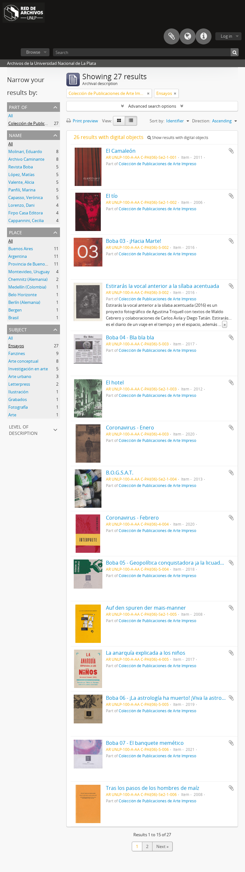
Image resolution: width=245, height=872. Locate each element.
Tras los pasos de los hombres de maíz (152, 787)
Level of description (23, 429)
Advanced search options (152, 106)
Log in (226, 36)
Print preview (85, 121)
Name (15, 134)
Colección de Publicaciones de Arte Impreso (49, 123)
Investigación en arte (28, 369)
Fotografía (18, 407)
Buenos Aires (20, 248)
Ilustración (18, 392)
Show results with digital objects (179, 137)
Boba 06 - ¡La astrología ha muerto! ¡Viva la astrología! (170, 697)
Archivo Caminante (26, 159)
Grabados (17, 399)
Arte (12, 415)
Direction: (201, 121)
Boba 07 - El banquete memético (145, 742)
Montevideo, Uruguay (29, 271)
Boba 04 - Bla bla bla (130, 337)
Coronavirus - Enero (130, 427)
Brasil (13, 317)
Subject (18, 329)
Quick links (204, 36)
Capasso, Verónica (25, 197)
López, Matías (21, 174)
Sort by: (157, 121)
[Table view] (131, 121)
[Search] (235, 52)
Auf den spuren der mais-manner (146, 607)
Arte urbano (19, 376)
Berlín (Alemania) (24, 302)
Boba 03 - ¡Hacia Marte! (133, 240)
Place (15, 232)
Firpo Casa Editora (25, 213)
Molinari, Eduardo (25, 151)
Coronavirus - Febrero (132, 517)
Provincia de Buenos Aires (32, 264)
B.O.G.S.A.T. (119, 472)
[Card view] (119, 121)
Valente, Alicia (21, 182)
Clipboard (172, 36)
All (10, 116)
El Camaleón (121, 150)
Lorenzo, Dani (21, 205)
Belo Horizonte (22, 294)
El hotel (115, 382)
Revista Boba (20, 167)
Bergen (15, 310)
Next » (162, 846)
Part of (18, 106)
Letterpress (19, 384)
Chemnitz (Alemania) (28, 279)
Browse (33, 52)
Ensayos (16, 346)
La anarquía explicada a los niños (145, 652)
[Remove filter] (148, 93)
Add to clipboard (231, 151)
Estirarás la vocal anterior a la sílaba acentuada (162, 285)
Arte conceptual (23, 361)
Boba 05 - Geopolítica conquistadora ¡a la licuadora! (168, 562)
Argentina (17, 256)
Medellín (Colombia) (27, 287)
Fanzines (16, 353)
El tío (112, 195)
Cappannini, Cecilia (26, 220)
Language (188, 36)
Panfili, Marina (21, 190)
